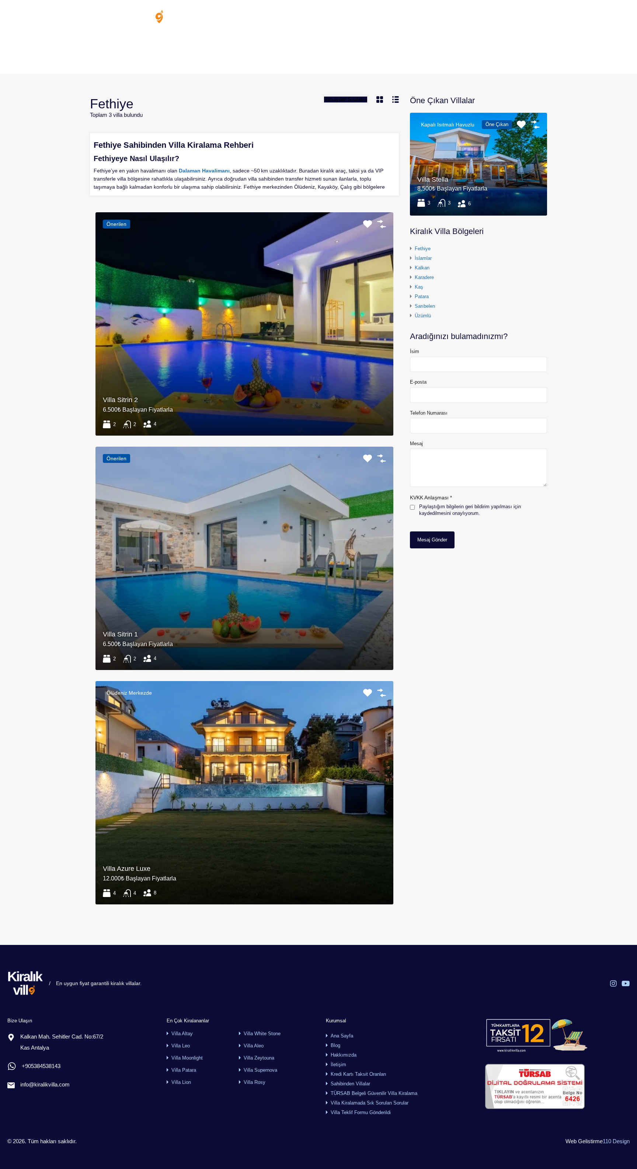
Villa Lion (181, 1082)
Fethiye (423, 248)
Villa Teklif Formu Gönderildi (361, 1112)
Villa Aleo (254, 1045)
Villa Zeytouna (259, 1057)
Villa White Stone (262, 1033)
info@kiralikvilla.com (45, 1084)
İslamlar (423, 258)
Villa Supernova (260, 1070)
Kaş (419, 287)
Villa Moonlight (187, 1057)
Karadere (424, 277)
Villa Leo (180, 1045)
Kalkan (422, 268)
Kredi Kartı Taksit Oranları (358, 1074)
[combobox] (345, 99)
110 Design (616, 1141)
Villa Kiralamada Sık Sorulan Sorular (369, 1103)
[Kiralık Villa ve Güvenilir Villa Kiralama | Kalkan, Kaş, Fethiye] (127, 21)
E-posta (418, 382)
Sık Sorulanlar (374, 16)
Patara (422, 296)
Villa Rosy (254, 1082)
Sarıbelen (425, 306)
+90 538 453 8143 (525, 17)
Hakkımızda (416, 16)
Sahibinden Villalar (324, 16)
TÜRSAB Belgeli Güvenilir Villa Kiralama (374, 1093)
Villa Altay (182, 1033)
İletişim (476, 16)
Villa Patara (183, 1070)
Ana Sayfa (278, 16)
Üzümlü (423, 315)
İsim (414, 351)
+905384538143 (41, 1066)
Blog (449, 16)
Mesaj (416, 443)
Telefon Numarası (429, 413)
